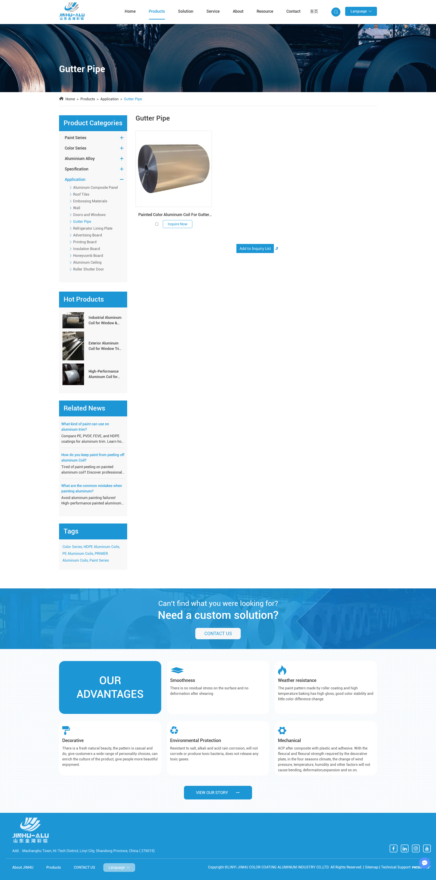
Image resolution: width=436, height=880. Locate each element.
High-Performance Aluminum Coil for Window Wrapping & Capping (105, 374)
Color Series (75, 148)
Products (157, 11)
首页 (314, 11)
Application (109, 99)
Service (213, 11)
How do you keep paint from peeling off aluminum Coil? (92, 457)
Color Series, (72, 547)
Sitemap (371, 867)
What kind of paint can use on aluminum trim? (85, 427)
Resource (265, 11)
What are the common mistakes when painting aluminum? (91, 488)
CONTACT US (218, 633)
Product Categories (93, 123)
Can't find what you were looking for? (218, 603)
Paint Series (75, 137)
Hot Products (84, 299)
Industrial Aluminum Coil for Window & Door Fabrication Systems (105, 320)
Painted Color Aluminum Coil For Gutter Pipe (173, 215)
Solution (185, 11)
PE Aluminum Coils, (78, 553)
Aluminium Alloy (80, 158)
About (238, 11)
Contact (293, 11)
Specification (76, 169)
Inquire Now (177, 224)
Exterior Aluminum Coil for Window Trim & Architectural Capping (105, 346)
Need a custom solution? (218, 615)
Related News (84, 408)
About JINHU (22, 867)
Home (130, 11)
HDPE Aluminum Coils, (102, 547)
